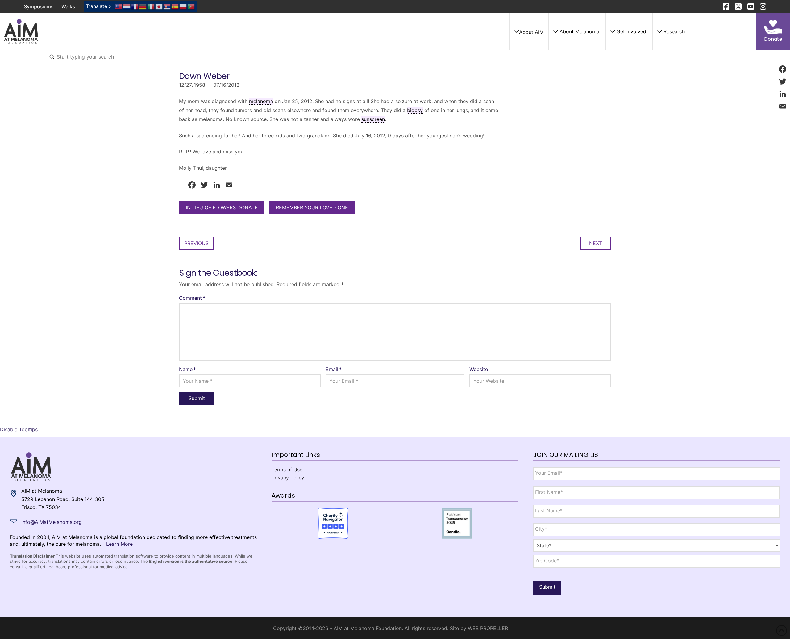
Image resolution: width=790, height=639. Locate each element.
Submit (547, 587)
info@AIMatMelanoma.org (51, 522)
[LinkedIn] (782, 94)
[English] (119, 6)
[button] (528, 31)
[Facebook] (782, 69)
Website (478, 369)
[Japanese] (159, 6)
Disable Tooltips (19, 429)
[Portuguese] (191, 6)
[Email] (782, 106)
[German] (143, 6)
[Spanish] (175, 6)
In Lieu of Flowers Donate (222, 207)
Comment (192, 298)
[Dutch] (127, 6)
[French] (135, 6)
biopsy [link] (415, 110)
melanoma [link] (261, 101)
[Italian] (151, 6)
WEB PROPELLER (488, 628)
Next (595, 243)
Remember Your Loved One (312, 207)
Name (187, 369)
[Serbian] (167, 6)
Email (334, 369)
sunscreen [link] (373, 119)
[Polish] (183, 6)
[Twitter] (782, 81)
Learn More (119, 544)
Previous (196, 243)
